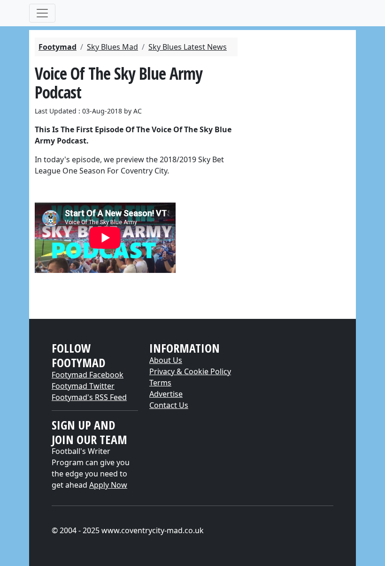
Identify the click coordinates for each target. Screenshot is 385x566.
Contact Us (168, 405)
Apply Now (108, 485)
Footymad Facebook (87, 375)
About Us (165, 360)
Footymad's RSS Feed (89, 397)
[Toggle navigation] (42, 13)
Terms (160, 382)
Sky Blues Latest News (187, 47)
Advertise (166, 394)
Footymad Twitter (83, 386)
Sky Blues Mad (112, 47)
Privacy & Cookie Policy (190, 371)
